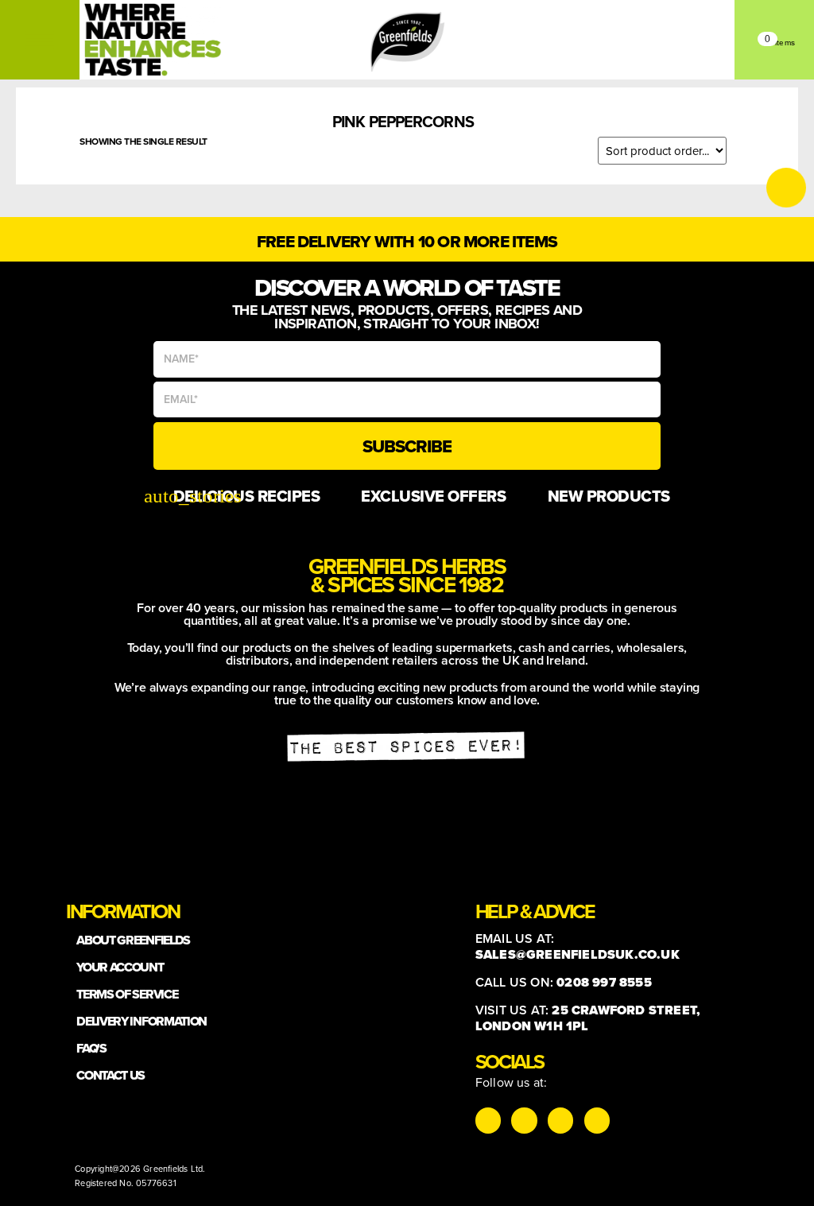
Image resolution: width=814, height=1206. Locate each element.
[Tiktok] (524, 1120)
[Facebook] (560, 1120)
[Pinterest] (597, 1120)
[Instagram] (488, 1120)
